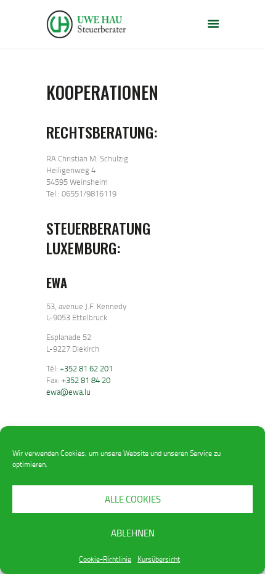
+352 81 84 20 (86, 380)
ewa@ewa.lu (68, 391)
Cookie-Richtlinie (105, 559)
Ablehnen (133, 533)
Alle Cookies (133, 499)
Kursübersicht (158, 559)
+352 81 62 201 (86, 368)
